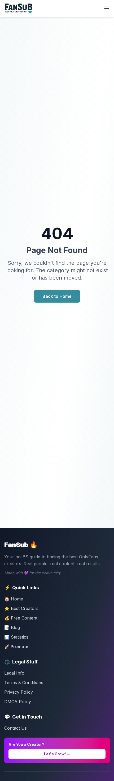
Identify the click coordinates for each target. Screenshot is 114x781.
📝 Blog (12, 627)
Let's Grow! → (57, 754)
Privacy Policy (18, 692)
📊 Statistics (16, 637)
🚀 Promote (16, 646)
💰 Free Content (20, 618)
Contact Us (15, 728)
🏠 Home (13, 599)
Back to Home (57, 296)
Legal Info (14, 673)
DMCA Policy (17, 701)
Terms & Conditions (23, 682)
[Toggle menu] (106, 8)
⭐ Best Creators (21, 608)
